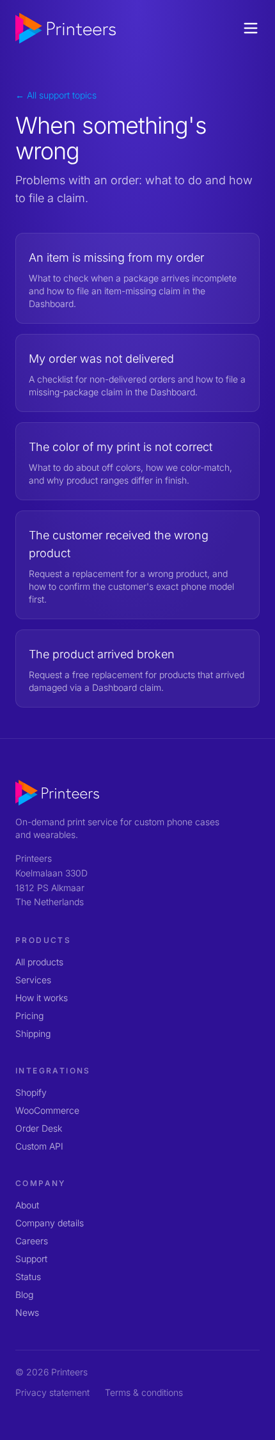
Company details (49, 1222)
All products (39, 961)
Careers (31, 1240)
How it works (41, 997)
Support (31, 1258)
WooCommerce (47, 1110)
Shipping (33, 1033)
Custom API (39, 1146)
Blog (24, 1294)
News (27, 1312)
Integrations (53, 1070)
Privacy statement (52, 1392)
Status (28, 1276)
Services (33, 979)
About (27, 1204)
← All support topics (56, 95)
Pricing (29, 1015)
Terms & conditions (144, 1392)
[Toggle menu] (251, 28)
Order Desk (38, 1128)
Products (43, 940)
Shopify (31, 1092)
